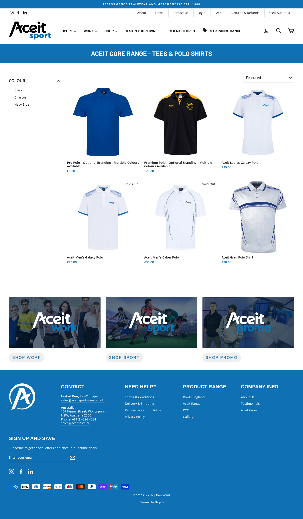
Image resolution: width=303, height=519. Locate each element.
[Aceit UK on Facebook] (21, 471)
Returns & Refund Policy (143, 410)
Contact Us (181, 13)
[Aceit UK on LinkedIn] (30, 471)
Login (202, 13)
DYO (186, 410)
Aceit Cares (249, 410)
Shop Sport (124, 357)
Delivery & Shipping (139, 403)
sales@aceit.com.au (75, 423)
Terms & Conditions (139, 397)
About (141, 13)
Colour (17, 80)
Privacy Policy (135, 416)
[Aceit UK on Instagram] (11, 471)
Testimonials (250, 403)
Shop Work (26, 357)
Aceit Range (192, 403)
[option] (151, 4)
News (159, 13)
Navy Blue (21, 104)
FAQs (218, 13)
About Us (247, 397)
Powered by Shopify (152, 502)
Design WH (163, 495)
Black (18, 90)
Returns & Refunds (245, 13)
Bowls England (194, 397)
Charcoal (21, 97)
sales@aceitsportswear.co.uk (82, 400)
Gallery (188, 416)
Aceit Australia (279, 13)
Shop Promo (222, 357)
